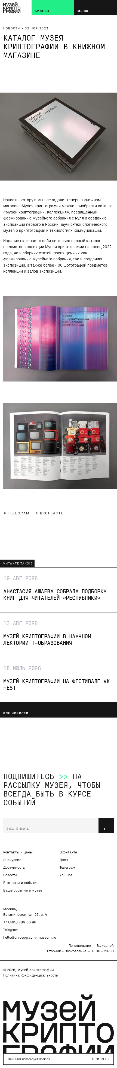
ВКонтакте (68, 852)
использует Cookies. (36, 1059)
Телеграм (67, 867)
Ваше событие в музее (22, 890)
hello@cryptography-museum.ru (29, 937)
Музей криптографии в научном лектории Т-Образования (46, 633)
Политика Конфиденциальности (30, 975)
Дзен (64, 860)
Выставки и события (20, 882)
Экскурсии (12, 860)
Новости (10, 875)
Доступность (14, 867)
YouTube (66, 875)
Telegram (11, 929)
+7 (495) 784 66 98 (19, 922)
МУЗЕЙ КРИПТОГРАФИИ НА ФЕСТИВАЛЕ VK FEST (56, 678)
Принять (100, 1059)
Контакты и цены (18, 852)
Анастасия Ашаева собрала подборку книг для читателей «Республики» (54, 588)
